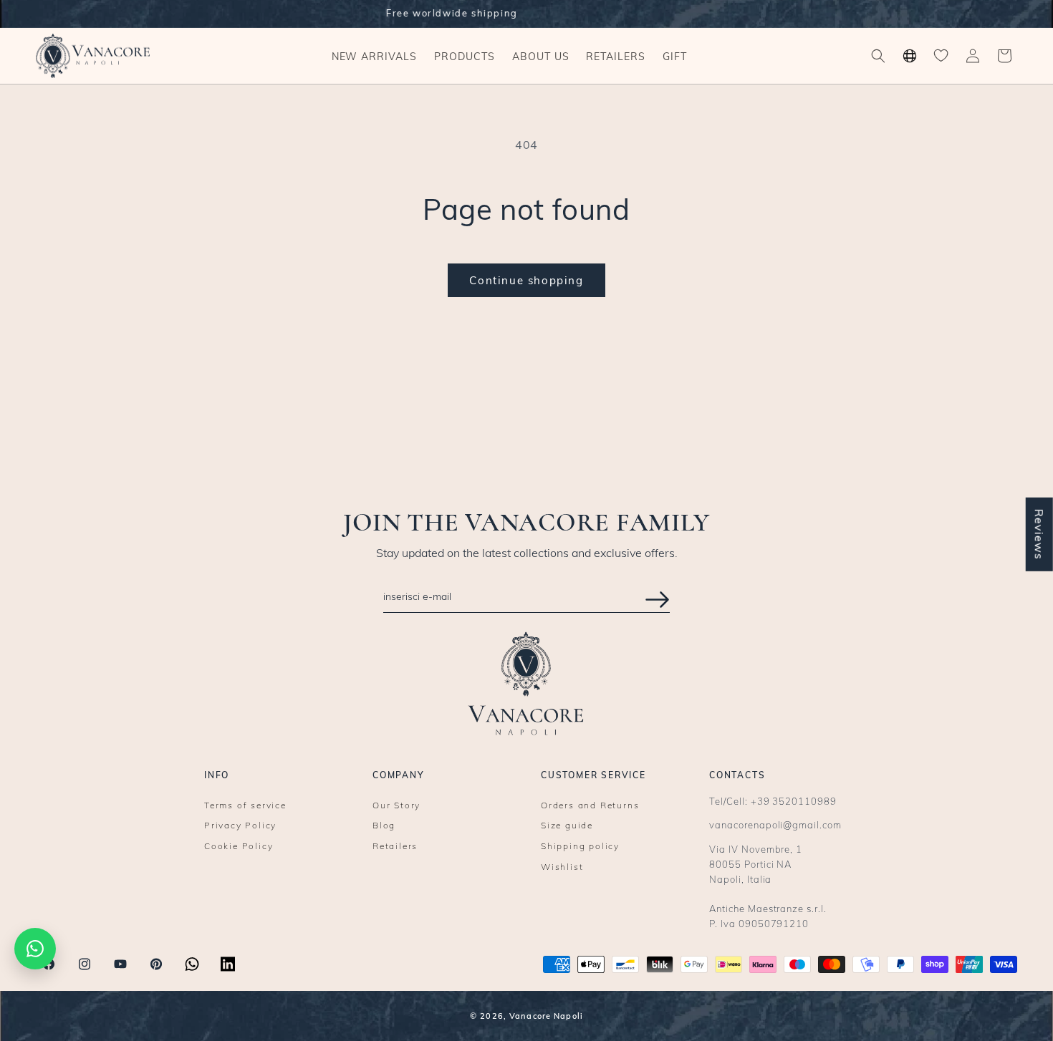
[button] (464, 56)
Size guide (567, 826)
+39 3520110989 (794, 801)
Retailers (395, 846)
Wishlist (562, 867)
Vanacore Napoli (546, 1016)
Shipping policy (580, 846)
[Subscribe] (657, 599)
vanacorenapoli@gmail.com (775, 825)
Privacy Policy (240, 826)
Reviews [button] (1039, 534)
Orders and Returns (590, 805)
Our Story (396, 805)
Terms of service (245, 805)
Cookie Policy (238, 846)
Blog (383, 826)
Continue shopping (526, 280)
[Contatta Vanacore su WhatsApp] (35, 948)
